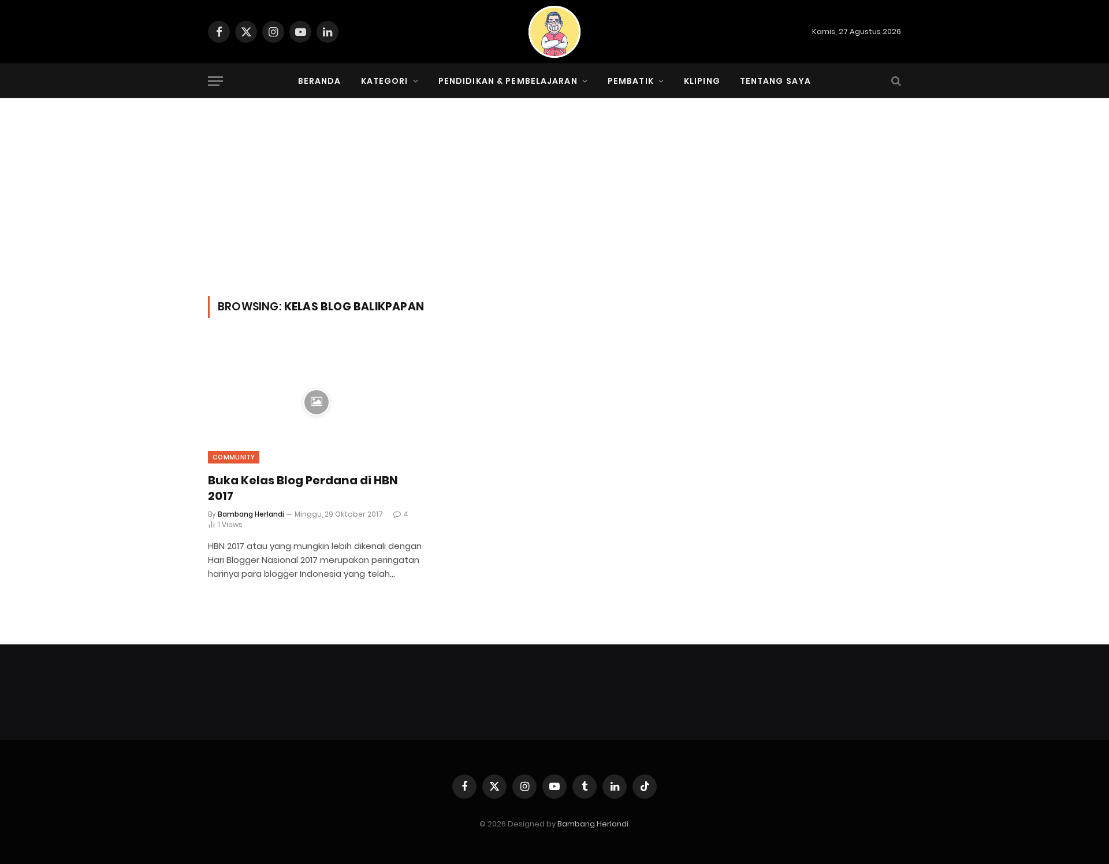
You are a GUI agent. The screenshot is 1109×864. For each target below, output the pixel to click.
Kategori (384, 81)
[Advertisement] (554, 209)
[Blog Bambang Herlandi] (554, 32)
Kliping (702, 81)
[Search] (895, 81)
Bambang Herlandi (251, 514)
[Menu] (215, 81)
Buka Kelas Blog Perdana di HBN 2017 (303, 488)
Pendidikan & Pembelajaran (508, 81)
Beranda (319, 81)
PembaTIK (631, 81)
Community (234, 457)
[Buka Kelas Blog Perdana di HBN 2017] (316, 402)
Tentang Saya (775, 81)
